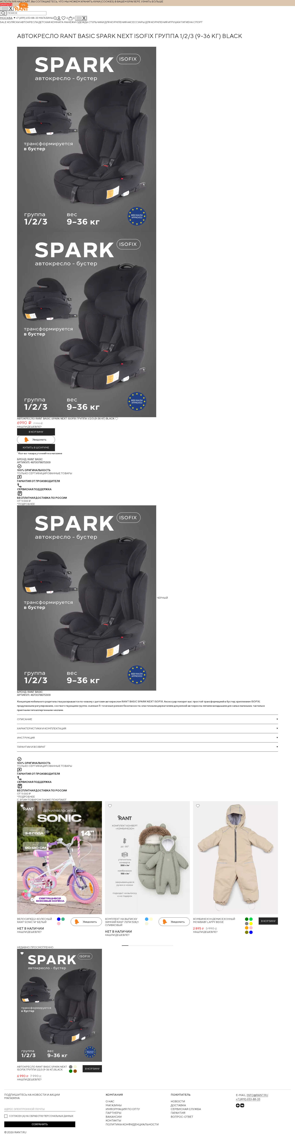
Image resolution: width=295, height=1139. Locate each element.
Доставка (178, 1105)
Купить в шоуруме (36, 447)
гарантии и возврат (31, 746)
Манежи (70, 22)
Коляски (13, 22)
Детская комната (51, 22)
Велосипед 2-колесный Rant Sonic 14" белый (34, 920)
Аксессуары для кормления (147, 22)
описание (24, 719)
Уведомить (39, 439)
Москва (6, 18)
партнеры (113, 1112)
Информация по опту (123, 1109)
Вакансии (114, 1116)
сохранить (40, 1124)
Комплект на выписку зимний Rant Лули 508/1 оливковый (121, 921)
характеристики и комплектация (41, 728)
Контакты (113, 1120)
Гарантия (178, 1112)
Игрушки (174, 22)
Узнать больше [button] (152, 1)
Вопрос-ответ (182, 1116)
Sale (3, 22)
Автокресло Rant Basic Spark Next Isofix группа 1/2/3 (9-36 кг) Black (42, 1068)
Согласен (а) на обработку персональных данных (41, 1116)
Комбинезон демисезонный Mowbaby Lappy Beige (214, 920)
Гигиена (187, 22)
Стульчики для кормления (107, 22)
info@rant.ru (257, 1095)
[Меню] (81, 18)
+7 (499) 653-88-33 (27, 18)
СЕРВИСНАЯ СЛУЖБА (186, 1109)
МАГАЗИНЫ (114, 1105)
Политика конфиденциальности (132, 1124)
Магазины (46, 18)
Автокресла (29, 22)
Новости (178, 1101)
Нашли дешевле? (29, 426)
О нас (110, 1101)
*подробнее (26, 503)
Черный (162, 597)
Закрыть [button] (6, 4)
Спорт (198, 22)
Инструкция (26, 737)
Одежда (82, 22)
